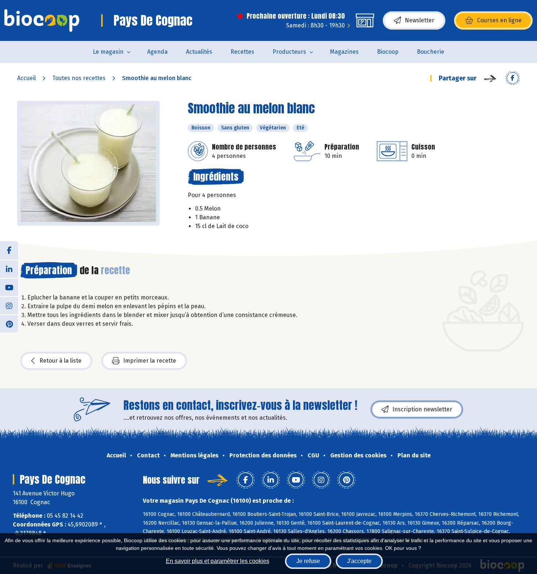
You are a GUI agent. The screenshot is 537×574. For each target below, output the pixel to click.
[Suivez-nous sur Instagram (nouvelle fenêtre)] (9, 305)
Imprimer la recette (149, 360)
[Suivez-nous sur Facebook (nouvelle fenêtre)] (9, 250)
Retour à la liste (60, 360)
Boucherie (430, 51)
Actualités (199, 51)
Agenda (157, 51)
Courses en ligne (499, 20)
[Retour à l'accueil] (41, 20)
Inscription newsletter (422, 409)
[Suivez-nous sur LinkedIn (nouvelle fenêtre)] (9, 269)
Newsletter (419, 20)
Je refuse (308, 561)
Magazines (344, 51)
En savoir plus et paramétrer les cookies (217, 561)
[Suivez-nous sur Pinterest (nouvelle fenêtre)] (9, 323)
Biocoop (388, 51)
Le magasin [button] (108, 51)
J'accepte (359, 561)
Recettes (242, 51)
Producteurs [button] (289, 51)
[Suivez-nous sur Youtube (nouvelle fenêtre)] (9, 287)
